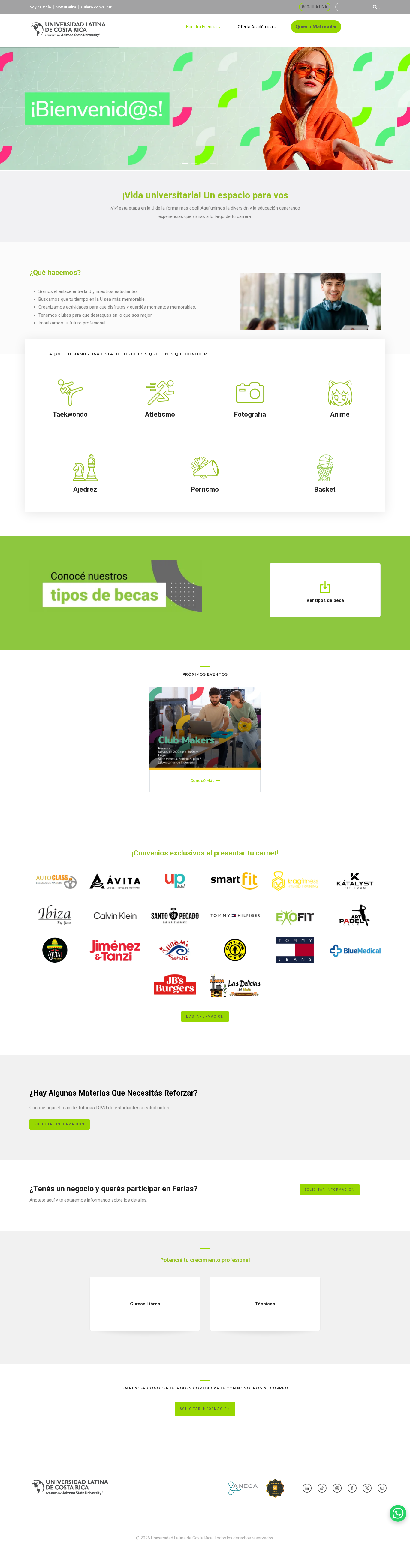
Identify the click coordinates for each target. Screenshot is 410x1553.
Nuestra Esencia (202, 26)
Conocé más (202, 780)
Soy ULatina (66, 7)
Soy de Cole (40, 7)
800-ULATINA (314, 7)
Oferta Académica (256, 26)
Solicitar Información (60, 1124)
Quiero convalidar (96, 7)
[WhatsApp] (398, 1513)
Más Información (205, 1016)
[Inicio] (68, 27)
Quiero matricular (316, 26)
